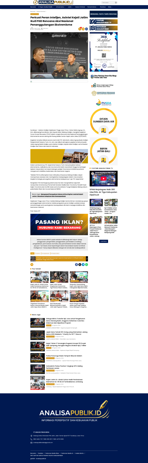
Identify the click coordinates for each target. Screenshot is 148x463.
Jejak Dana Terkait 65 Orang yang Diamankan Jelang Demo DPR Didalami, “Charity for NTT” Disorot (66, 333)
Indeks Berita (79, 453)
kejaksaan (46, 253)
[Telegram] (83, 264)
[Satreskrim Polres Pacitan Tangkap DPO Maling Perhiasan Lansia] (37, 369)
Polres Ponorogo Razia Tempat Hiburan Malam (64, 356)
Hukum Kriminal (34, 14)
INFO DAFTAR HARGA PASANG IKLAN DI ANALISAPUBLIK (46, 455)
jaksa (38, 253)
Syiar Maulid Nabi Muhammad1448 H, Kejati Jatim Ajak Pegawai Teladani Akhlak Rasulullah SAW (59, 305)
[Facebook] (76, 264)
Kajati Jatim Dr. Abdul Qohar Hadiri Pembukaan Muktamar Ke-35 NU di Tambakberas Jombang (39, 286)
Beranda (33, 453)
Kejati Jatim (56, 253)
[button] (116, 2)
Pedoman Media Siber (52, 453)
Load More (104, 241)
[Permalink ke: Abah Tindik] (32, 28)
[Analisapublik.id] (64, 2)
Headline (49, 325)
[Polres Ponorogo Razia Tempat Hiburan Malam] (37, 358)
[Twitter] (79, 264)
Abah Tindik (37, 28)
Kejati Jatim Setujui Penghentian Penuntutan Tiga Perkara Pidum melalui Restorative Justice (58, 286)
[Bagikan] (86, 28)
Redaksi (40, 453)
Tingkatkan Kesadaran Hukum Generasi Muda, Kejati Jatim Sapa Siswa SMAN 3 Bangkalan (39, 305)
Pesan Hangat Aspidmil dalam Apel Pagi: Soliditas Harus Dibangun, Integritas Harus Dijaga (78, 305)
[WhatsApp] (86, 264)
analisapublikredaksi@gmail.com (43, 442)
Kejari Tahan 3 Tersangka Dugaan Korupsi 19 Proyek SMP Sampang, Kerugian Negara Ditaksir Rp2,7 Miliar (66, 344)
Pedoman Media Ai (67, 453)
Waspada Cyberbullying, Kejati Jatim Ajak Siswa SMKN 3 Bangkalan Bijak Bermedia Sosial (79, 286)
